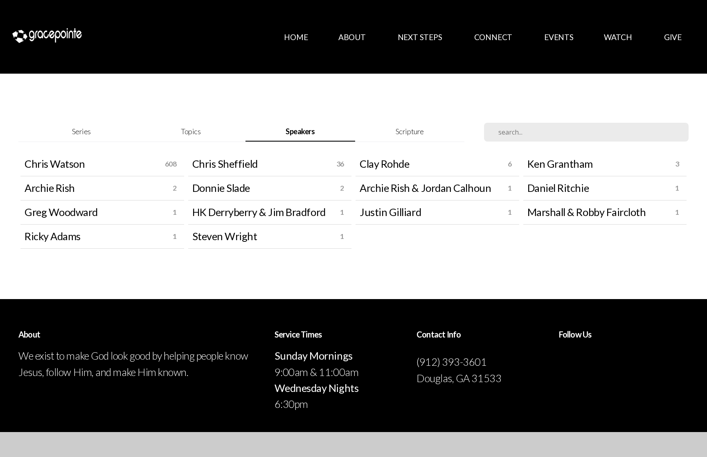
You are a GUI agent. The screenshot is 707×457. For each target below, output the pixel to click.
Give (673, 37)
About (352, 37)
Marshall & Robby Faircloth (586, 212)
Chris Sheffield (225, 164)
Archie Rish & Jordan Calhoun (425, 188)
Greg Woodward (61, 212)
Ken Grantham (560, 164)
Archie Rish (50, 188)
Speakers (300, 131)
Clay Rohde (384, 164)
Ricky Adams (53, 236)
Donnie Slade (221, 188)
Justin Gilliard (390, 212)
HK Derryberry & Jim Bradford (259, 212)
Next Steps (421, 37)
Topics (190, 131)
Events (559, 37)
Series (81, 131)
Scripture (410, 131)
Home (296, 37)
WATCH (619, 37)
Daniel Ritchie (558, 188)
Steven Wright (224, 236)
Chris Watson (55, 164)
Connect (494, 37)
